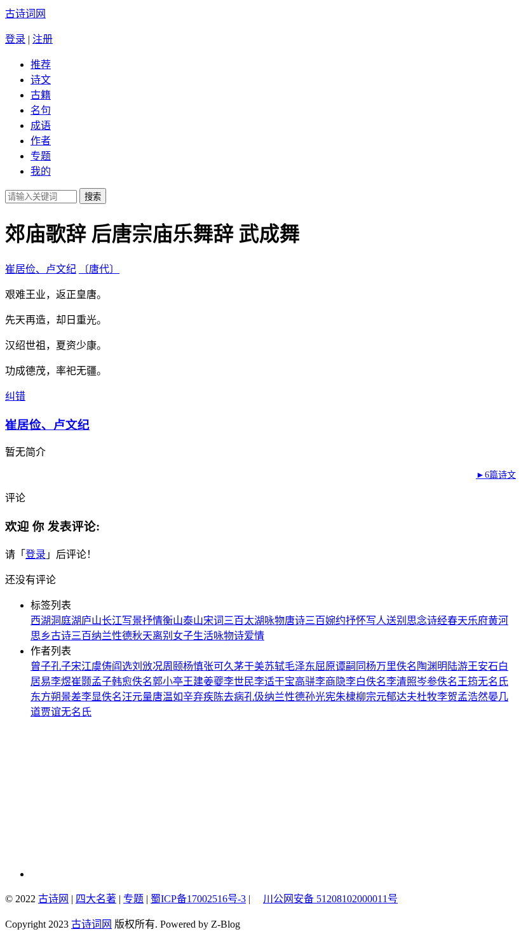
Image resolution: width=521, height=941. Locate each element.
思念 (417, 620)
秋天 (142, 635)
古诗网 (53, 898)
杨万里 (381, 666)
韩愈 (122, 681)
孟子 (101, 681)
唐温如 (167, 696)
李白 (356, 681)
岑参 (427, 681)
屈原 (325, 666)
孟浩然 (472, 696)
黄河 (498, 620)
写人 (376, 620)
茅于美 (249, 666)
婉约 (335, 620)
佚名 (406, 666)
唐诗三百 (305, 620)
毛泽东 (300, 666)
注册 (42, 39)
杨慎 (193, 666)
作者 (40, 140)
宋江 (81, 666)
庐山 (91, 620)
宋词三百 (223, 620)
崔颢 (81, 681)
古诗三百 (71, 635)
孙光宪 (320, 696)
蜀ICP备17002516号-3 (198, 898)
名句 (40, 110)
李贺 (447, 696)
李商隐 (330, 681)
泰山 (193, 620)
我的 (40, 171)
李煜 (61, 681)
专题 (40, 156)
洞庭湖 (66, 620)
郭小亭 (167, 681)
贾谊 (51, 712)
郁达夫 (401, 696)
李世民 (239, 681)
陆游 (457, 666)
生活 (203, 635)
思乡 (40, 635)
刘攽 (142, 666)
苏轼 (274, 666)
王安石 (483, 666)
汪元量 (137, 696)
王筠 (467, 681)
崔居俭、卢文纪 (40, 269)
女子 (183, 635)
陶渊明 (432, 666)
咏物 (274, 620)
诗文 (40, 79)
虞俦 (101, 666)
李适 (264, 681)
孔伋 (254, 696)
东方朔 (45, 696)
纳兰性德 (111, 635)
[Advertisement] (116, 798)
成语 (40, 125)
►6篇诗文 (496, 475)
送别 (396, 620)
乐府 (478, 620)
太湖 (254, 620)
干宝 (284, 681)
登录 (15, 39)
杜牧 (427, 696)
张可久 (218, 666)
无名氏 (493, 681)
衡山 (173, 620)
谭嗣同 (350, 666)
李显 (91, 696)
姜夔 (213, 681)
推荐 (40, 64)
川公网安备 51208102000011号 (330, 899)
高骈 (305, 681)
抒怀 (356, 620)
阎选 (122, 666)
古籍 (40, 95)
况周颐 (167, 666)
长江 (112, 620)
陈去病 (228, 696)
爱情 (254, 635)
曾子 (40, 666)
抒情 (152, 620)
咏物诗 (228, 635)
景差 (71, 696)
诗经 (437, 620)
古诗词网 (25, 13)
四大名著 (96, 898)
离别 (162, 635)
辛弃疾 (198, 696)
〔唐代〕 (99, 269)
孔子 (61, 666)
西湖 (40, 620)
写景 (132, 620)
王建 (193, 681)
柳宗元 (371, 696)
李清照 (401, 681)
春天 (457, 620)
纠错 (15, 396)
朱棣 (345, 696)
